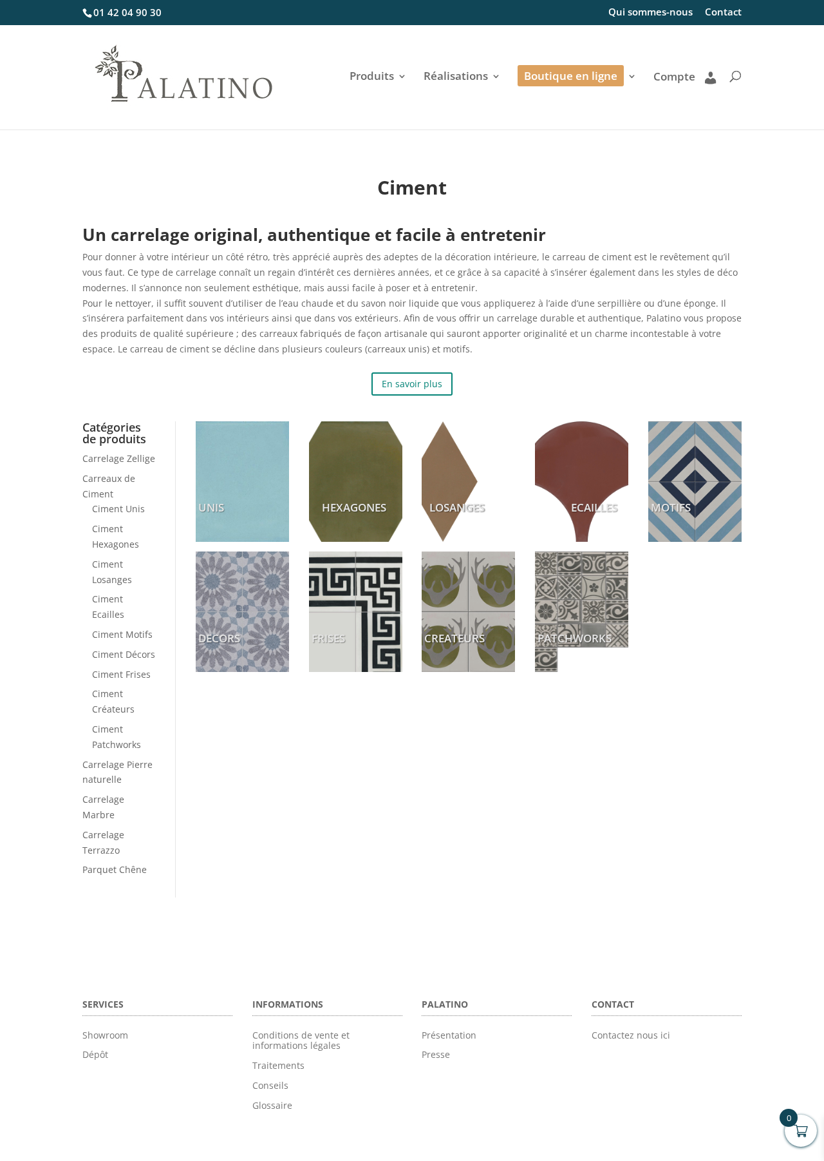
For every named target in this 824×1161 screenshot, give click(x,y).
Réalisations (456, 77)
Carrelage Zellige (118, 458)
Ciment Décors (123, 654)
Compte (674, 77)
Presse (436, 1054)
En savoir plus (412, 384)
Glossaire (272, 1105)
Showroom (105, 1035)
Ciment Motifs (122, 634)
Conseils (270, 1085)
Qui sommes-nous (650, 12)
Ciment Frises (121, 674)
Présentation (449, 1035)
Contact (723, 12)
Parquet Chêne (114, 869)
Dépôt (95, 1054)
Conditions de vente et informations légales (301, 1040)
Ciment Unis (118, 509)
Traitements (278, 1065)
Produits (372, 77)
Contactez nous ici (631, 1035)
